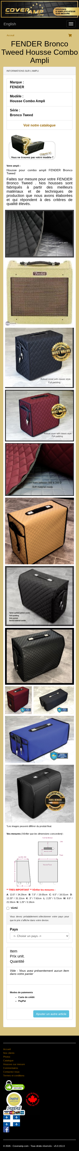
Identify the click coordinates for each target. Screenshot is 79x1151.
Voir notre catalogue (39, 125)
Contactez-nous (11, 1072)
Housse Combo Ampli (27, 101)
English (10, 24)
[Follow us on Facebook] (6, 1129)
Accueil (7, 1049)
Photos (6, 1056)
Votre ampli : (13, 165)
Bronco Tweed (21, 115)
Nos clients (9, 1053)
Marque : (17, 82)
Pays (14, 929)
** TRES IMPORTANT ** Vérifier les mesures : (31, 889)
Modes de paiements (21, 992)
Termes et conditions (13, 1075)
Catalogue (8, 1060)
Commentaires (10, 1068)
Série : (15, 110)
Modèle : (16, 96)
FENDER (17, 87)
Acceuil (10, 35)
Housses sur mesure (14, 1064)
